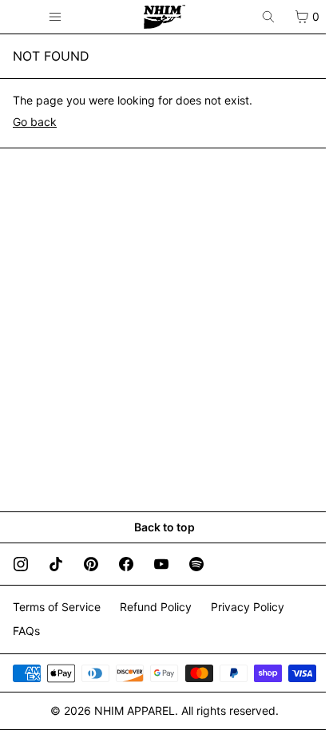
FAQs (26, 630)
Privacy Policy (247, 607)
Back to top (164, 527)
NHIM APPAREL (134, 710)
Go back (35, 121)
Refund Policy (156, 607)
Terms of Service (57, 607)
